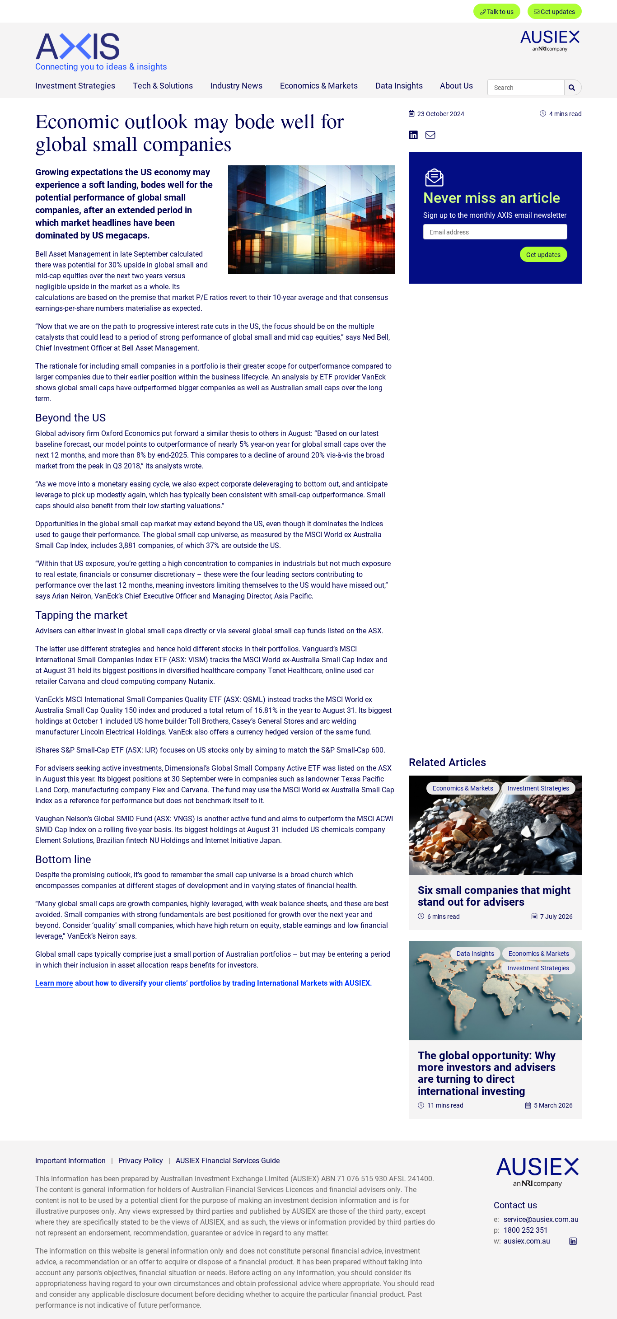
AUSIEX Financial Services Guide (228, 1160)
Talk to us (500, 11)
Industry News (236, 85)
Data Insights (399, 85)
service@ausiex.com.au (541, 1219)
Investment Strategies (75, 85)
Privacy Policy (140, 1160)
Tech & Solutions (163, 85)
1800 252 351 (526, 1230)
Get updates (557, 11)
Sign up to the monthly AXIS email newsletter (494, 215)
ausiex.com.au (527, 1240)
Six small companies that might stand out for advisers (494, 896)
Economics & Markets (319, 85)
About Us (456, 85)
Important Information (70, 1160)
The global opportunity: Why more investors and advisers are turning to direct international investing (487, 1073)
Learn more (54, 982)
